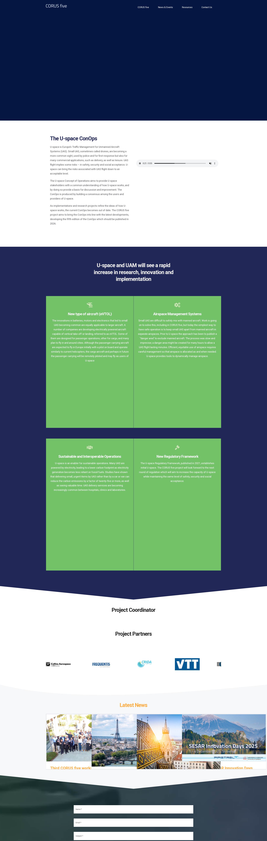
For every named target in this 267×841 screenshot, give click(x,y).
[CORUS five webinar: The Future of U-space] (133, 737)
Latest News (133, 702)
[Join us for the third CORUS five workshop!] (179, 738)
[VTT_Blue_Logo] (187, 662)
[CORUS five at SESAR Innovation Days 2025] (224, 734)
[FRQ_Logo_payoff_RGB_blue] (101, 662)
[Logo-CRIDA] (144, 662)
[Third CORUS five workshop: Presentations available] (88, 734)
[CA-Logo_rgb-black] (58, 662)
